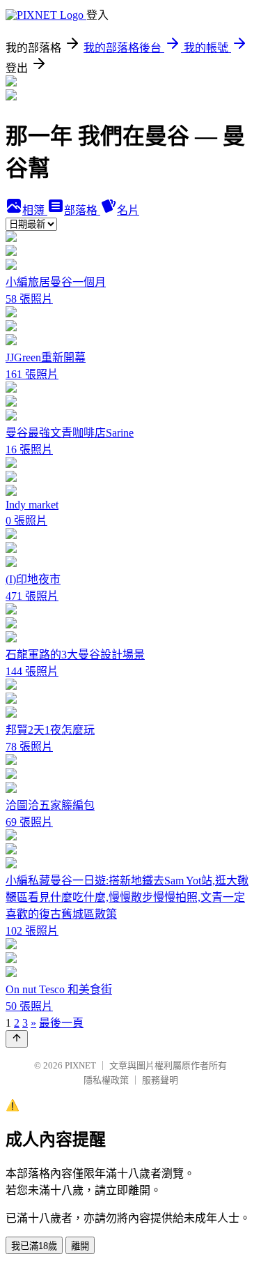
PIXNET (80, 1065)
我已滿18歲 (34, 1246)
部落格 (82, 210)
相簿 (34, 210)
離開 (80, 1246)
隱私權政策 (106, 1080)
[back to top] (17, 1039)
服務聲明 (160, 1080)
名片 (128, 210)
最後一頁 (61, 1023)
